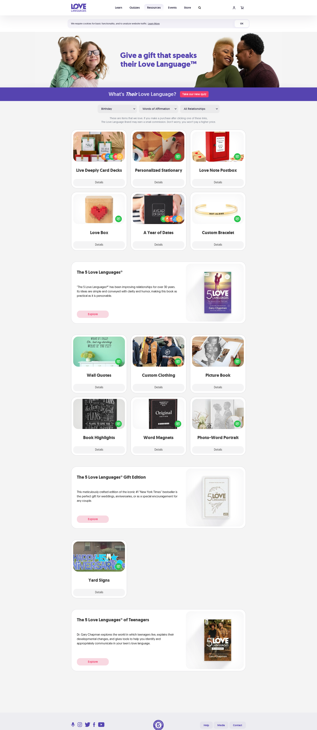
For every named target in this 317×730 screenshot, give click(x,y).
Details (99, 182)
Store (187, 8)
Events (172, 8)
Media (221, 725)
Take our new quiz (194, 94)
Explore (93, 314)
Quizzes (135, 8)
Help (206, 725)
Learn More (154, 23)
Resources (154, 8)
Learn (118, 8)
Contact (237, 725)
